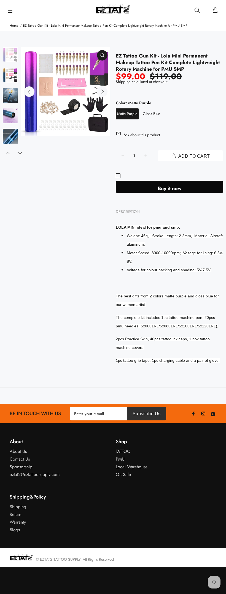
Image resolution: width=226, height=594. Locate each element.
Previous (29, 91)
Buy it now (170, 188)
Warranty (18, 522)
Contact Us (20, 459)
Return (15, 514)
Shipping (123, 81)
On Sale (123, 474)
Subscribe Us (147, 413)
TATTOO (123, 451)
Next (102, 91)
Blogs (15, 530)
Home (14, 25)
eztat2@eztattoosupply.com (35, 474)
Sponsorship (21, 467)
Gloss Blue (151, 113)
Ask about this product (141, 135)
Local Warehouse (131, 467)
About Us (18, 451)
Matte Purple (127, 113)
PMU (120, 459)
